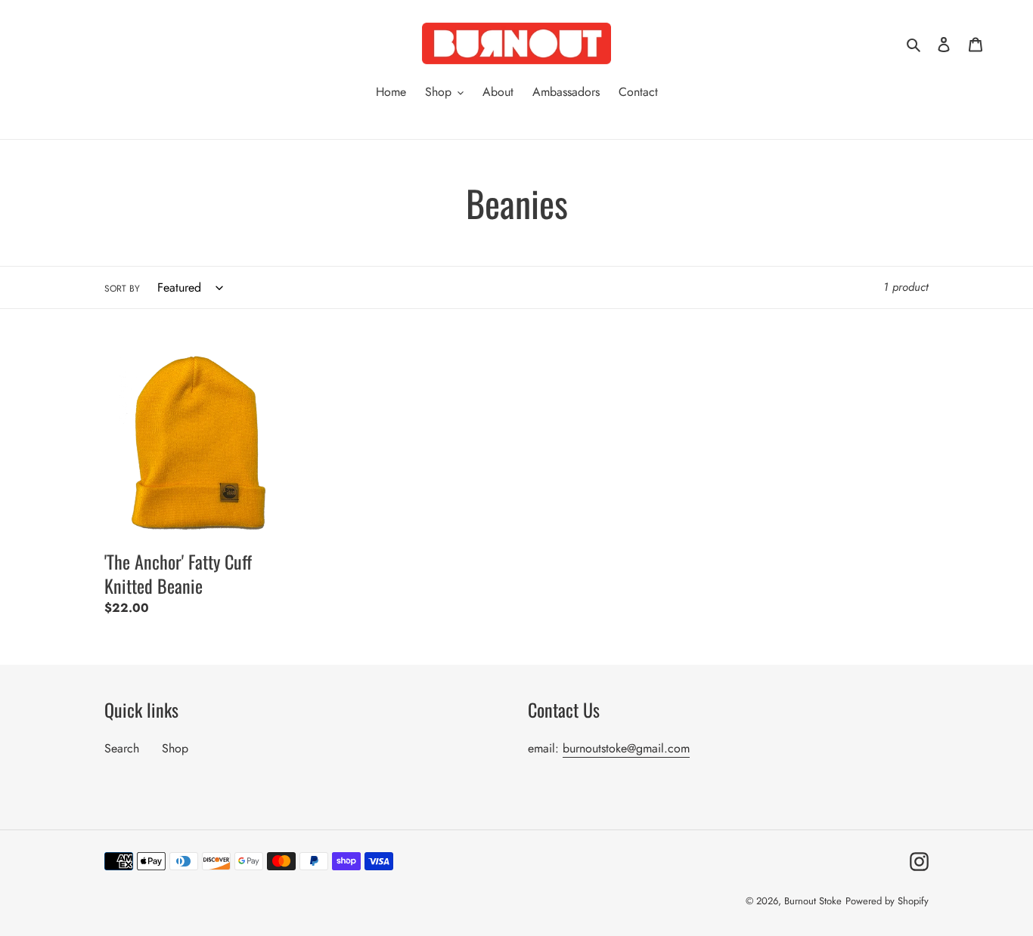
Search (121, 748)
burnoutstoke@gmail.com (626, 748)
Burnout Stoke (813, 901)
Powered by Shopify (887, 901)
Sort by (122, 288)
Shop (175, 748)
